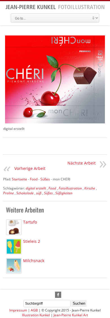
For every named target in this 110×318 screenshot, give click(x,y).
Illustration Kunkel (36, 315)
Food (52, 188)
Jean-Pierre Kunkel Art (71, 315)
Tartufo (30, 222)
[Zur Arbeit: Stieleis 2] (13, 246)
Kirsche (89, 188)
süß (38, 193)
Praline (8, 193)
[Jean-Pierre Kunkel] (54, 8)
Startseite (19, 179)
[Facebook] (58, 295)
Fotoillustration (70, 188)
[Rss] (52, 295)
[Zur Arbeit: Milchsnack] (13, 265)
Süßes (48, 193)
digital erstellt (36, 188)
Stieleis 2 (31, 241)
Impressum (18, 310)
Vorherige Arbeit (29, 168)
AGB (34, 310)
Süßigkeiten (63, 193)
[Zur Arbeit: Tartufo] (13, 227)
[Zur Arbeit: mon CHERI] (55, 79)
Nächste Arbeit (81, 163)
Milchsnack (33, 260)
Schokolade (25, 193)
